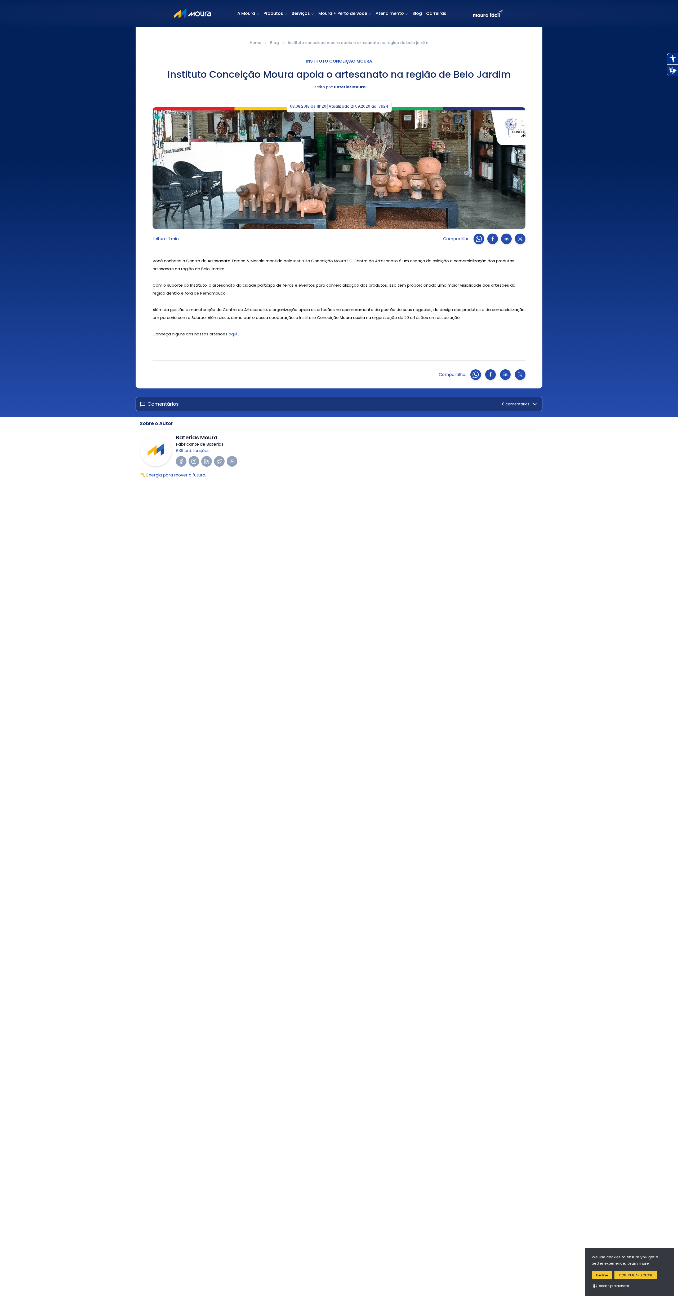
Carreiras (436, 13)
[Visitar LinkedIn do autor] (206, 461)
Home (255, 42)
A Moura (246, 13)
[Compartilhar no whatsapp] (479, 239)
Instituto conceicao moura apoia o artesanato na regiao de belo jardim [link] (358, 42)
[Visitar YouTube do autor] (232, 461)
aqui (233, 334)
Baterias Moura (349, 87)
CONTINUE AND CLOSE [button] (636, 1275)
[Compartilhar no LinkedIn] (506, 238)
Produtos (273, 13)
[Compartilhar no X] (520, 238)
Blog (417, 13)
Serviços (301, 13)
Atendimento (390, 13)
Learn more (638, 1263)
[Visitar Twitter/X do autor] (219, 461)
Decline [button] (602, 1275)
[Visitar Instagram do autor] (194, 461)
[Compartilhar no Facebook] (492, 238)
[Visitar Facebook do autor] (181, 461)
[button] (611, 1285)
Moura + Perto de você (342, 13)
